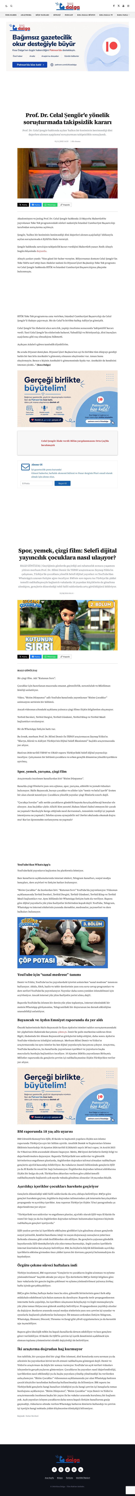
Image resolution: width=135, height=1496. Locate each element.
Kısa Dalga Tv (106, 15)
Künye (60, 1478)
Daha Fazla (123, 15)
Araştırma (26, 15)
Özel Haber (10, 15)
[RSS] (80, 1469)
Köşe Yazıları (42, 15)
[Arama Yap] (11, 6)
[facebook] (113, 6)
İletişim (69, 1478)
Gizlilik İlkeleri (83, 1478)
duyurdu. (42, 251)
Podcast (69, 15)
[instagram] (128, 6)
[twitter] (118, 6)
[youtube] (123, 6)
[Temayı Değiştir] (6, 6)
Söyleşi (57, 15)
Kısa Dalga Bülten (86, 15)
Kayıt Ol (63, 483)
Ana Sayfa (49, 1478)
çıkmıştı (62, 1031)
